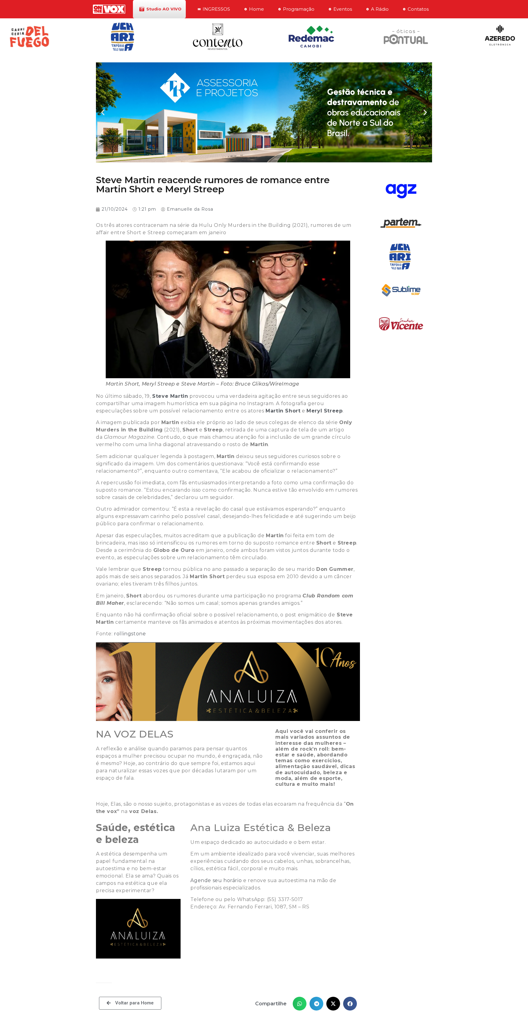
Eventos (342, 9)
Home (256, 9)
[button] (103, 112)
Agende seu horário (216, 880)
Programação (298, 9)
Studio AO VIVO (164, 8)
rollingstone (130, 634)
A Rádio (380, 9)
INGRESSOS (216, 9)
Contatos (418, 9)
